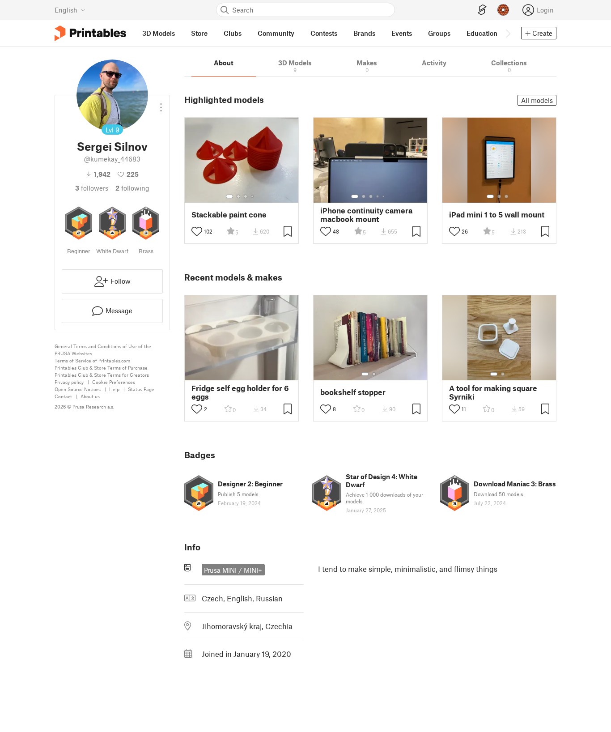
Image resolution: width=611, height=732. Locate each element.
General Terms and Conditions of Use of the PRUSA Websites (103, 349)
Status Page (141, 389)
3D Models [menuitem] (158, 33)
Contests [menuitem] (323, 33)
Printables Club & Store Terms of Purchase (101, 367)
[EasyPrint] (482, 10)
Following (132, 188)
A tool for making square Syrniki (493, 392)
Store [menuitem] (199, 33)
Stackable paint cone (229, 214)
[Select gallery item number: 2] (238, 196)
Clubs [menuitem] (233, 33)
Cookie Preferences (113, 382)
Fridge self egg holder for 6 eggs (240, 392)
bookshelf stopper (353, 392)
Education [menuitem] (482, 33)
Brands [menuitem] (364, 33)
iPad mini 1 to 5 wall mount (496, 214)
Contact (63, 396)
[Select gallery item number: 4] (253, 196)
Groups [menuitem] (439, 33)
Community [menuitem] (276, 33)
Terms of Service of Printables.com (92, 360)
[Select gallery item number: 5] (384, 196)
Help (114, 389)
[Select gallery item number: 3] (245, 196)
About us (90, 396)
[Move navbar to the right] (507, 33)
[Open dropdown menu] (161, 104)
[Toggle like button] (196, 231)
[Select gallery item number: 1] (229, 196)
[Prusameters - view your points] (503, 10)
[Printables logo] (90, 33)
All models (537, 100)
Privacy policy (69, 382)
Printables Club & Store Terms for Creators (102, 375)
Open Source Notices (78, 389)
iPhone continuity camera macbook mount (366, 214)
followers (91, 188)
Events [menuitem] (401, 33)
